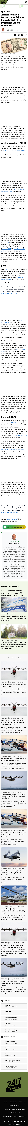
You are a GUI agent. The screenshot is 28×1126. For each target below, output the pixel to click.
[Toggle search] (22, 1)
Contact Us (22, 1102)
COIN (6, 1013)
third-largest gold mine (20, 435)
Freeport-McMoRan (11, 1017)
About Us (12, 1102)
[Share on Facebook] (15, 35)
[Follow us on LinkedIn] (11, 1121)
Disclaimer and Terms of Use (14, 1109)
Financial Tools (14, 1105)
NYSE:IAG (14, 423)
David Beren (4, 613)
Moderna (8, 1005)
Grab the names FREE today (10, 293)
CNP (6, 1067)
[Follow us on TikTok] (21, 1121)
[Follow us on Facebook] (5, 1121)
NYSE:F (7, 269)
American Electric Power (12, 1060)
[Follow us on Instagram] (18, 1121)
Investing (7, 11)
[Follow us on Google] (26, 35)
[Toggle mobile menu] (26, 2)
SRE (6, 1049)
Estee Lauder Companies (12, 1030)
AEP (6, 1061)
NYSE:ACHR (5, 151)
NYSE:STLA (5, 242)
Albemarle (8, 1023)
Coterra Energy (10, 1041)
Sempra (7, 1048)
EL (6, 1031)
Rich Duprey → (14, 543)
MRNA (6, 1007)
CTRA (6, 1043)
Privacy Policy (15, 1113)
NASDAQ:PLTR (6, 249)
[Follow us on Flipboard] (22, 35)
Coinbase (8, 1011)
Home (5, 1102)
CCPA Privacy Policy (10, 1116)
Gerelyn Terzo (5, 640)
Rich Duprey (10, 29)
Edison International (11, 1054)
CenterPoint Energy (11, 1066)
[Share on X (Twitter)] (18, 35)
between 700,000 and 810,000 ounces (13, 450)
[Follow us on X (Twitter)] (8, 1121)
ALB (6, 1025)
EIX (6, 1055)
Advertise (22, 1116)
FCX (6, 1019)
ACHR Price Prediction (18, 151)
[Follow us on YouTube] (15, 1121)
